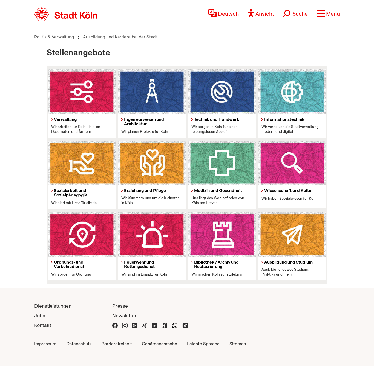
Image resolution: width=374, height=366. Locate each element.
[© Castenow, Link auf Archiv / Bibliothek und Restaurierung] (222, 234)
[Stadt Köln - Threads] (134, 325)
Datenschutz (79, 344)
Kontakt (42, 325)
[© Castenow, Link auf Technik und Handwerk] (222, 91)
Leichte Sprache (203, 344)
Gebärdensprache (159, 344)
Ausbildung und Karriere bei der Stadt (120, 37)
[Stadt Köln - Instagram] (125, 325)
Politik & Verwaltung (54, 37)
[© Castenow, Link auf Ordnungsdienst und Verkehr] (82, 234)
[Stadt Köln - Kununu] (164, 325)
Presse (120, 306)
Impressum (45, 344)
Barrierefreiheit (117, 344)
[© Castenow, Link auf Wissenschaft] (292, 163)
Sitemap (237, 344)
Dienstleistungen (52, 306)
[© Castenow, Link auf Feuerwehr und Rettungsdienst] (152, 234)
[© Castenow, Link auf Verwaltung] (82, 91)
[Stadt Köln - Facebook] (115, 325)
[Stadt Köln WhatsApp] (174, 325)
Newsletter (124, 315)
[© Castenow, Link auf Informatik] (292, 91)
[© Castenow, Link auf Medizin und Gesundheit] (222, 163)
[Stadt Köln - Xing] (144, 325)
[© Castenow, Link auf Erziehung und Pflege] (152, 163)
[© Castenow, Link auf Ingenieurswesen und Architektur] (152, 91)
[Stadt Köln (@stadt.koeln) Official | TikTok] (185, 325)
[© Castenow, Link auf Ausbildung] (292, 234)
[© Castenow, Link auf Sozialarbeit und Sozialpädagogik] (82, 163)
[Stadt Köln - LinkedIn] (154, 325)
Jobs (39, 315)
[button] (328, 14)
